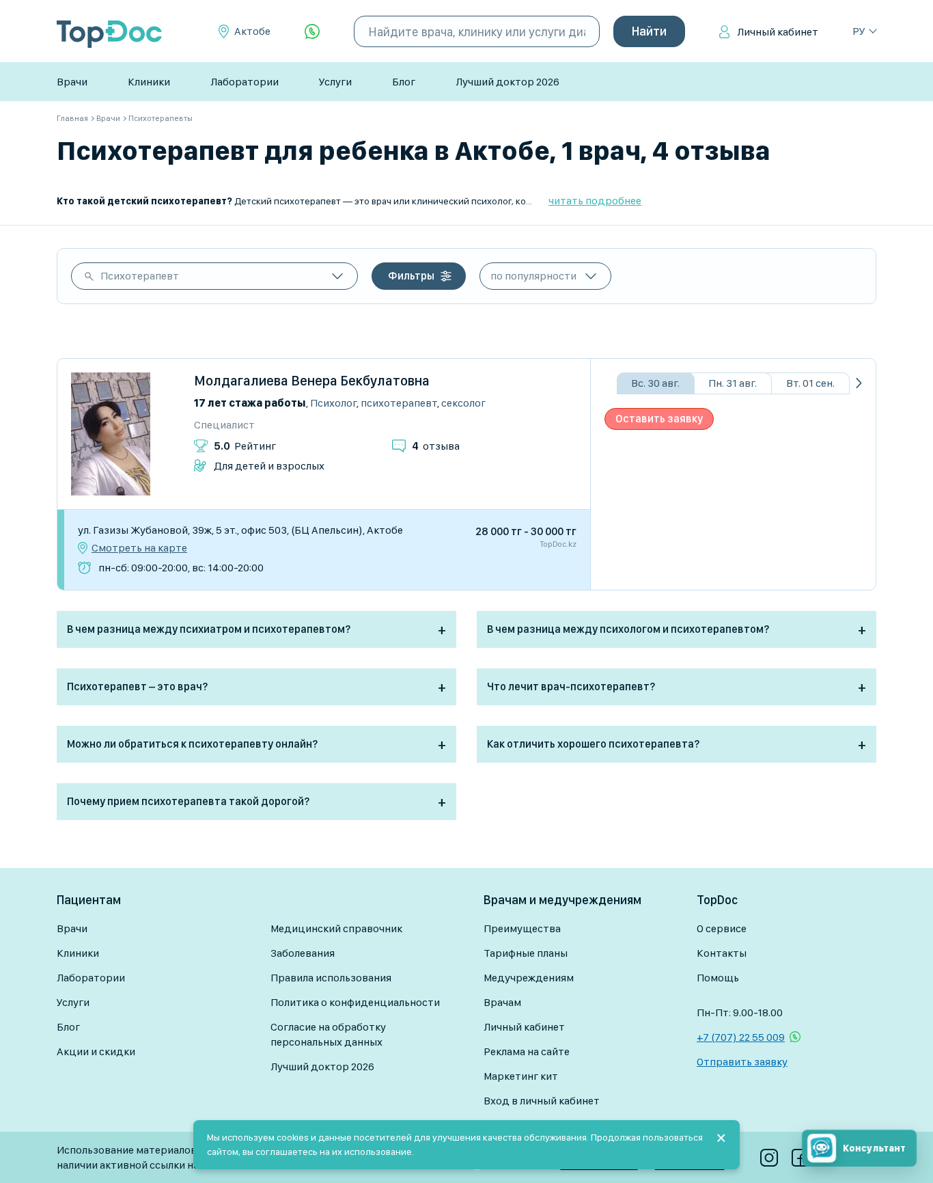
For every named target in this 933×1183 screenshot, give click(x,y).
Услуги (335, 81)
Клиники (149, 81)
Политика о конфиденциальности (355, 1002)
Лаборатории (244, 81)
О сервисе (722, 928)
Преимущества (522, 928)
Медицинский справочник (336, 928)
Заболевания (302, 953)
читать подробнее (594, 200)
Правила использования (330, 977)
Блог (403, 81)
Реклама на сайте (527, 1051)
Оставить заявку (659, 418)
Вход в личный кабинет (542, 1100)
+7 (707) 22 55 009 (741, 1037)
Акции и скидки (96, 1051)
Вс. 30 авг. (655, 383)
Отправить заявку (742, 1061)
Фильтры (411, 275)
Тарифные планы (526, 953)
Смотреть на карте (139, 548)
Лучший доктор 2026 (507, 81)
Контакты (722, 953)
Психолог (333, 402)
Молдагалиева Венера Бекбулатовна (312, 380)
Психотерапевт (139, 275)
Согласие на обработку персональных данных (328, 1034)
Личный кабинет (777, 31)
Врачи (72, 81)
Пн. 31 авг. (732, 383)
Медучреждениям (529, 977)
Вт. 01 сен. (810, 383)
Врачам (502, 1002)
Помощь (718, 977)
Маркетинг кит (521, 1076)
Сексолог (463, 402)
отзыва (436, 445)
